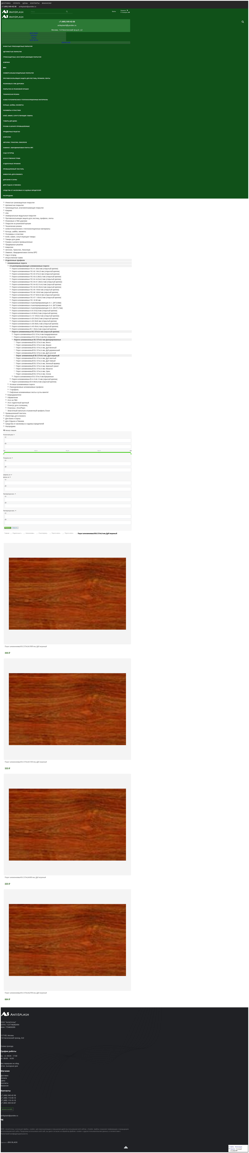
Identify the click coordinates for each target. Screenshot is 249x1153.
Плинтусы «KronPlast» (16, 408)
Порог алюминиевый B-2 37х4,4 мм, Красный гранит (37, 366)
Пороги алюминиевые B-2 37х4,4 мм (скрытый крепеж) (35, 331)
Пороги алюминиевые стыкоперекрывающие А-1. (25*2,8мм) (36, 302)
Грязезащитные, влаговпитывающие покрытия (24, 208)
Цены (3, 1080)
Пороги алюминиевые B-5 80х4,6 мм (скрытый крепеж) (34, 381)
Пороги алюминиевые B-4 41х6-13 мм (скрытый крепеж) (34, 379)
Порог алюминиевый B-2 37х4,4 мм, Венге (33, 342)
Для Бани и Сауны (12, 418)
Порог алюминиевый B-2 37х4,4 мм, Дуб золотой (36, 353)
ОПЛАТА (16, 3)
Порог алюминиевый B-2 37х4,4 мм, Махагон (34, 368)
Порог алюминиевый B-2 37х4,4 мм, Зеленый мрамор (38, 363)
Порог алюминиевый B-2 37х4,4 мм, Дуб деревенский (38, 350)
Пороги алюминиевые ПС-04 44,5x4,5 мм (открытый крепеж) (36, 279)
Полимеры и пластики (14, 234)
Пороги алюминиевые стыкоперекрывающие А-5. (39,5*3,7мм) (37, 308)
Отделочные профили (15, 260)
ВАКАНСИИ (46, 3)
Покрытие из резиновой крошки (18, 223)
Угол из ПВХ (12, 400)
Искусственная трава (14, 257)
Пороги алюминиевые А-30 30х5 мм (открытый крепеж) (34, 321)
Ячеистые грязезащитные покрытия (20, 202)
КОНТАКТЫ (34, 3)
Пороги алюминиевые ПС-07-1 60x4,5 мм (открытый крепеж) (36, 297)
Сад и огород (10, 255)
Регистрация (238, 1147)
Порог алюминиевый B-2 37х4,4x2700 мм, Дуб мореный (26, 993)
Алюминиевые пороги (17, 263)
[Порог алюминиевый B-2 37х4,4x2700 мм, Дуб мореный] (67, 940)
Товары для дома (12, 239)
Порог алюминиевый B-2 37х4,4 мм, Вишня (33, 345)
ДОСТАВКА (6, 3)
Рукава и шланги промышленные (18, 242)
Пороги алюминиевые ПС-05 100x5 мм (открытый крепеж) (35, 289)
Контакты (4, 1083)
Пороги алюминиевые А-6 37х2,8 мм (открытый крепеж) (34, 310)
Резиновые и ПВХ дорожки (16, 221)
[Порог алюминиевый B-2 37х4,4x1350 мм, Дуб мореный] (67, 709)
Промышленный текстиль (15, 413)
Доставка (4, 1075)
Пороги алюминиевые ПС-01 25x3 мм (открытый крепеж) (35, 268)
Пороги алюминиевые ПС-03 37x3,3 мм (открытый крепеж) (36, 274)
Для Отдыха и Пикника (14, 421)
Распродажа (10, 426)
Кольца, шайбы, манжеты (15, 231)
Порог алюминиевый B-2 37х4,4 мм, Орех (33, 371)
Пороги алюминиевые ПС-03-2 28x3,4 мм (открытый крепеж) (36, 276)
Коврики (8, 210)
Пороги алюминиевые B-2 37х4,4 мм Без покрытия (34, 337)
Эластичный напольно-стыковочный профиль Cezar (28, 410)
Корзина (232, 1149)
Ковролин (9, 247)
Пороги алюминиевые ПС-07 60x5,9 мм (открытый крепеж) (36, 295)
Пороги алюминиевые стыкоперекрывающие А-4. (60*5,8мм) (36, 305)
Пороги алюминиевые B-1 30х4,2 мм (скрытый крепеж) (34, 329)
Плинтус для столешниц (17, 405)
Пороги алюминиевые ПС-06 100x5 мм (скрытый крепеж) (35, 292)
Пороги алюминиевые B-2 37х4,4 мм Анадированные (35, 334)
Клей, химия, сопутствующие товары (20, 236)
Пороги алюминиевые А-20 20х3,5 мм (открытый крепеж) (35, 318)
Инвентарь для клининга (15, 416)
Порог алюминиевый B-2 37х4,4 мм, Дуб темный (35, 361)
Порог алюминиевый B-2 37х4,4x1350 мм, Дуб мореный (26, 762)
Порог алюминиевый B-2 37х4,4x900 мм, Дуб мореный (25, 877)
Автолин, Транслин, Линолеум (17, 249)
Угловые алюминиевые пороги (22, 384)
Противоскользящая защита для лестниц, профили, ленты (29, 218)
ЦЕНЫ (25, 3)
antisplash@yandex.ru (27, 6)
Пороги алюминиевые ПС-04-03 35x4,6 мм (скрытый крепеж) (36, 287)
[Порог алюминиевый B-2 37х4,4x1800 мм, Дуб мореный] (67, 593)
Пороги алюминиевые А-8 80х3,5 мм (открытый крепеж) (34, 313)
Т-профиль (14, 389)
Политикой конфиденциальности (14, 1133)
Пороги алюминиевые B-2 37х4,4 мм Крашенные (34, 376)
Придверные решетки (14, 244)
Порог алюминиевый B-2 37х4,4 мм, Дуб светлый (36, 358)
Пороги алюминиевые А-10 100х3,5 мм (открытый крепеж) (35, 316)
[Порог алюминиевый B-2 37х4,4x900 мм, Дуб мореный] (67, 824)
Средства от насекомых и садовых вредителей (24, 423)
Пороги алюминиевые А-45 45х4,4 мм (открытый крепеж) (35, 326)
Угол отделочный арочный (18, 402)
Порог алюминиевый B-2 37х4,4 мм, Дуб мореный (37, 355)
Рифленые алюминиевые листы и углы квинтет (29, 392)
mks (7, 213)
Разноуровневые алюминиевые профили (26, 387)
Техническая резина (13, 226)
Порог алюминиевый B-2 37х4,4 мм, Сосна (33, 374)
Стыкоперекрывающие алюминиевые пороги (29, 266)
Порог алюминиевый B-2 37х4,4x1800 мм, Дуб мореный (26, 646)
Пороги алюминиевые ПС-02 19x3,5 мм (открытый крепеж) (36, 271)
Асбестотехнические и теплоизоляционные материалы (27, 228)
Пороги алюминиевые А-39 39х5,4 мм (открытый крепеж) (35, 323)
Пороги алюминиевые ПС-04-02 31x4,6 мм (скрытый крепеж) (36, 284)
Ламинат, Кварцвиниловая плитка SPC (21, 252)
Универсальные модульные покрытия (20, 215)
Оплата (4, 1078)
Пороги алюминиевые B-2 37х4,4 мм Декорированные (37, 339)
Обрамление (12, 397)
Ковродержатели (14, 395)
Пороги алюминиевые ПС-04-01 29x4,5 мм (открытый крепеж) (37, 281)
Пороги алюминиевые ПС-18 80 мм (26, 300)
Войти (114, 11)
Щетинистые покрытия (14, 205)
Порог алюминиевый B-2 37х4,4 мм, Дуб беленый (36, 347)
